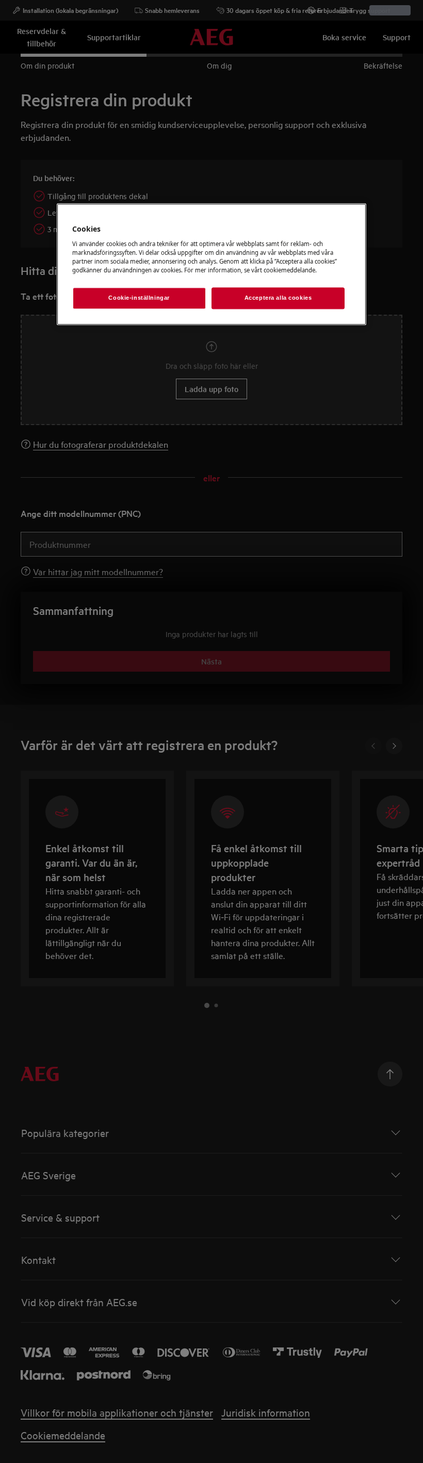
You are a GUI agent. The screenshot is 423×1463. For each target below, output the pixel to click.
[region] (211, 265)
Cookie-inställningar (138, 298)
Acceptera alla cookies (278, 298)
